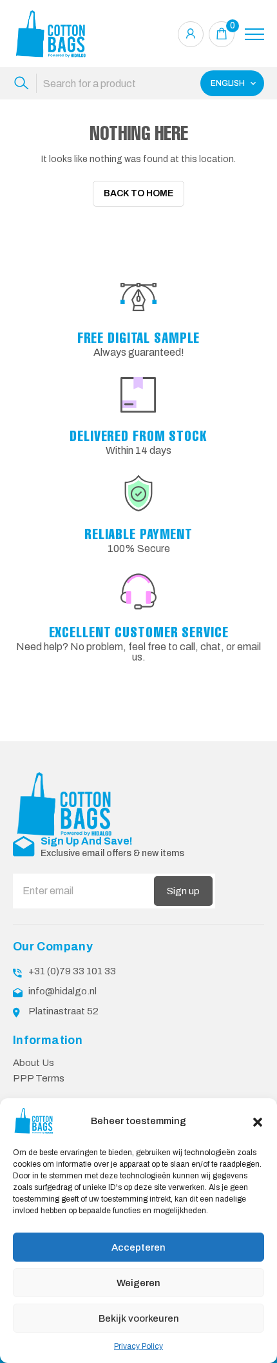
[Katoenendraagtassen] (51, 33)
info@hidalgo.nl (62, 991)
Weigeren (138, 1283)
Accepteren (138, 1247)
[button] (257, 1120)
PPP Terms (38, 1078)
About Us (33, 1063)
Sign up (183, 891)
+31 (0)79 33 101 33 (72, 971)
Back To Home (138, 193)
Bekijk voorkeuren (139, 1318)
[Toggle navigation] (254, 34)
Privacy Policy (138, 1346)
